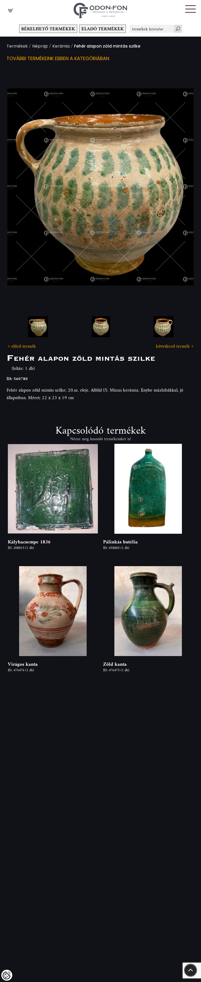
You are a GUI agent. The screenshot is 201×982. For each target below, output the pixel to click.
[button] (190, 9)
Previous (20, 187)
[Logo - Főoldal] (100, 9)
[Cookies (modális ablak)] (6, 975)
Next (181, 187)
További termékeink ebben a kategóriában (58, 59)
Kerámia (61, 46)
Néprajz (40, 46)
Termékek (17, 46)
